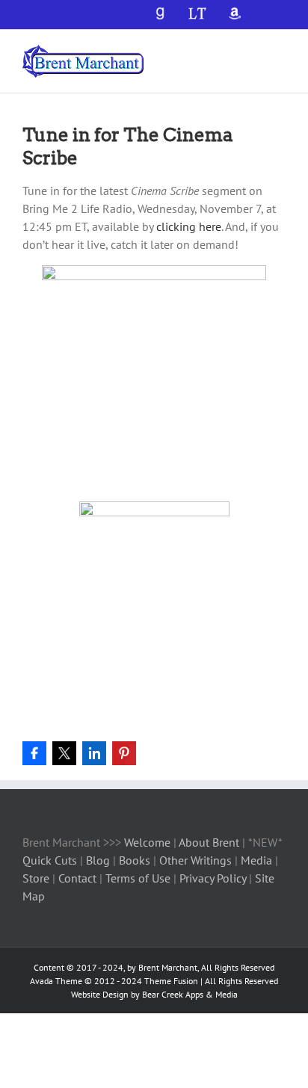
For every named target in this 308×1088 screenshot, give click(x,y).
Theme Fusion (171, 980)
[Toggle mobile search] (253, 53)
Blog (99, 860)
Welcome (147, 842)
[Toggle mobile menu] (280, 53)
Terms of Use (136, 878)
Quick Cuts (49, 860)
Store (37, 878)
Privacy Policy (212, 878)
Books (136, 860)
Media (258, 860)
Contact (77, 878)
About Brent (209, 842)
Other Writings (195, 860)
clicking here (188, 226)
